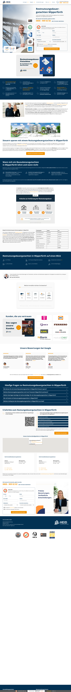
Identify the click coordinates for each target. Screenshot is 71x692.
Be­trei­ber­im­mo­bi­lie (18, 232)
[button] (22, 295)
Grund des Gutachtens (56, 39)
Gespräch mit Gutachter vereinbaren (35, 153)
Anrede (38, 30)
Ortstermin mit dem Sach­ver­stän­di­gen (45, 421)
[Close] (41, 439)
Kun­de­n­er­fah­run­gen (37, 374)
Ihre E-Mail (39, 35)
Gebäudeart (39, 39)
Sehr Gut (37, 691)
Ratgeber (31, 2)
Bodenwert (5, 234)
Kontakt (53, 2)
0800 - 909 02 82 (43, 20)
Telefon (53, 35)
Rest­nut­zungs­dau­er (50, 103)
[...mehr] (33, 360)
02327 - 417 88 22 (44, 469)
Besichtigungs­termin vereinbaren (44, 419)
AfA (61, 259)
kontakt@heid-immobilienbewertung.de (36, 442)
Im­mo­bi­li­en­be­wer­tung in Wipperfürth (47, 473)
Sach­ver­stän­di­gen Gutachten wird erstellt (46, 424)
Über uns (47, 2)
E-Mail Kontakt (9, 468)
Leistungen (25, 2)
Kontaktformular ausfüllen (43, 417)
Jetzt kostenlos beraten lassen (51, 48)
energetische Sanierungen (21, 144)
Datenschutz (45, 44)
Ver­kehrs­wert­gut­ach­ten (34, 191)
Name (53, 30)
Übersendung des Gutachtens (44, 426)
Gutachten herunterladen (61, 433)
